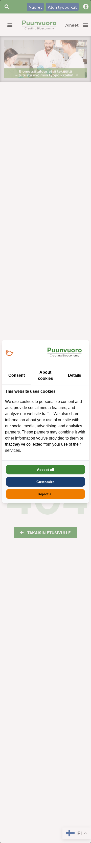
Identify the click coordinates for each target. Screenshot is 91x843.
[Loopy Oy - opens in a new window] (9, 353)
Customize (45, 482)
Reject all (46, 494)
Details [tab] (74, 375)
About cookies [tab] (45, 375)
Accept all (45, 470)
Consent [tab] (16, 375)
